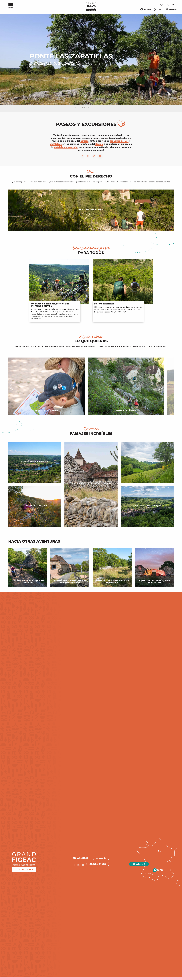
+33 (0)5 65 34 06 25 (97, 864)
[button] (167, 5)
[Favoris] (162, 5)
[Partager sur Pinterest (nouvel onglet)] (94, 156)
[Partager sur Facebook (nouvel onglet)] (82, 156)
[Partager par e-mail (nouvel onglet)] (100, 156)
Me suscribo (101, 858)
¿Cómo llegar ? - (139, 864)
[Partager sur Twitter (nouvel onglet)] (88, 156)
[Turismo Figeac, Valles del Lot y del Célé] (91, 8)
